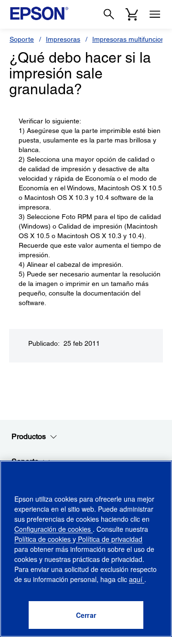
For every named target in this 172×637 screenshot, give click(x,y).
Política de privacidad (109, 539)
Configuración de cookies (53, 529)
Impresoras (63, 39)
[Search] (109, 14)
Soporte (22, 39)
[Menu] (154, 14)
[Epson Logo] (39, 13)
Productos (28, 436)
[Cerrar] (86, 615)
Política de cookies (43, 539)
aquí (136, 579)
